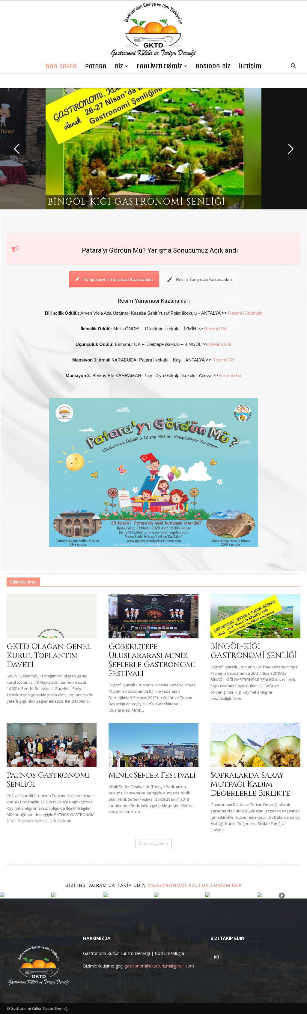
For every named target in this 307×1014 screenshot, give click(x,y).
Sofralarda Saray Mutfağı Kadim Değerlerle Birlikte (250, 784)
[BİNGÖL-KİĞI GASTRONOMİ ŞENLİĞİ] (255, 616)
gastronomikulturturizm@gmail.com (159, 966)
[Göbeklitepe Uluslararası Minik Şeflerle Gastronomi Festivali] (153, 616)
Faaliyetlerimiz (159, 66)
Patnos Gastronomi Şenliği (48, 780)
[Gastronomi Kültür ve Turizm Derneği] (153, 30)
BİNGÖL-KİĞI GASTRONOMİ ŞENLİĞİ (253, 651)
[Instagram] (216, 958)
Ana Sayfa (61, 66)
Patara (95, 66)
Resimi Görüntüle (245, 313)
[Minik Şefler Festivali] (153, 745)
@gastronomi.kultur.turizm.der (195, 885)
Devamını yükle (151, 843)
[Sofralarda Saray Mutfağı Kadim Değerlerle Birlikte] (255, 745)
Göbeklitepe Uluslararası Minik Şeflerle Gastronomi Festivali (152, 660)
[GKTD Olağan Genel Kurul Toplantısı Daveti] (52, 616)
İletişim (250, 66)
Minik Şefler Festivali (152, 775)
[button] (293, 67)
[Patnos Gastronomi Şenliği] (52, 745)
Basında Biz (213, 66)
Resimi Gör (215, 328)
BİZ (119, 66)
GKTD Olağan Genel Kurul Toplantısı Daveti (49, 655)
